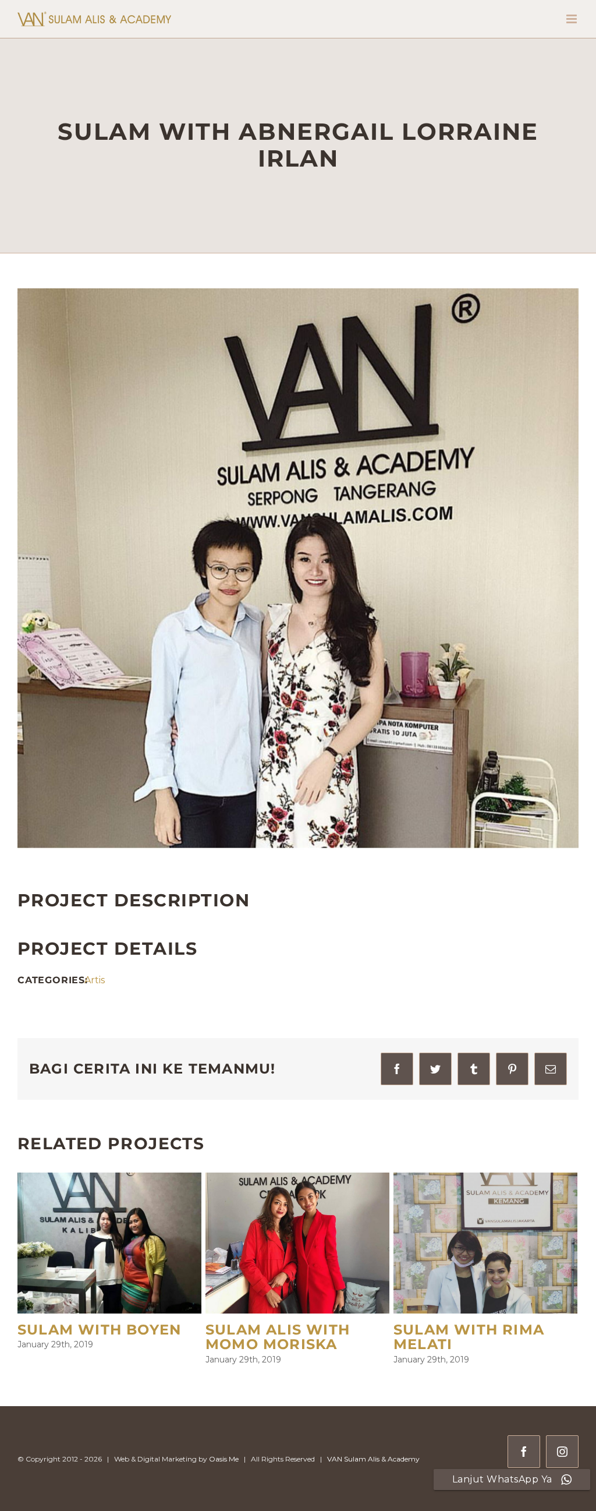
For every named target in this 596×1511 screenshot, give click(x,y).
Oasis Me (224, 1474)
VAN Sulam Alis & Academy (373, 1474)
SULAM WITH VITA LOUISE (466, 1337)
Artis (94, 980)
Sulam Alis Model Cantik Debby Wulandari (284, 1344)
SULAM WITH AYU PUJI (108, 1329)
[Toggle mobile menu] (572, 19)
